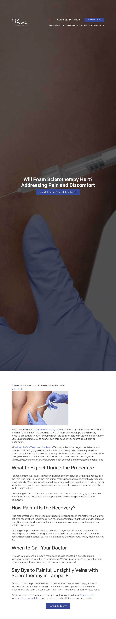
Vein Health (18, 389)
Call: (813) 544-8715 (68, 19)
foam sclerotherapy (44, 429)
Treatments (85, 25)
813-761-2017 (87, 595)
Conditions (70, 25)
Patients (97, 25)
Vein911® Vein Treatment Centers (32, 447)
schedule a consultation (27, 598)
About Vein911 (55, 25)
